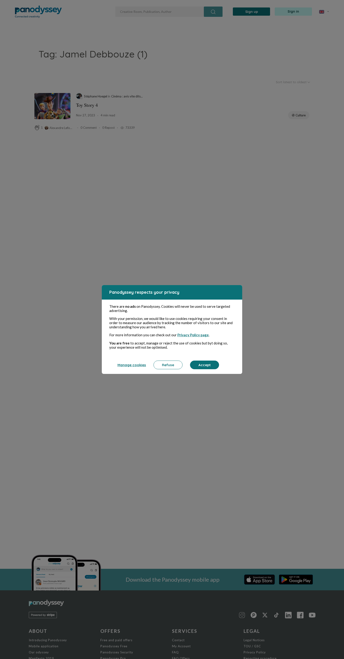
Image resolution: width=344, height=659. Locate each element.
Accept (204, 365)
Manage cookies (131, 365)
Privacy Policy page (193, 335)
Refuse (168, 365)
